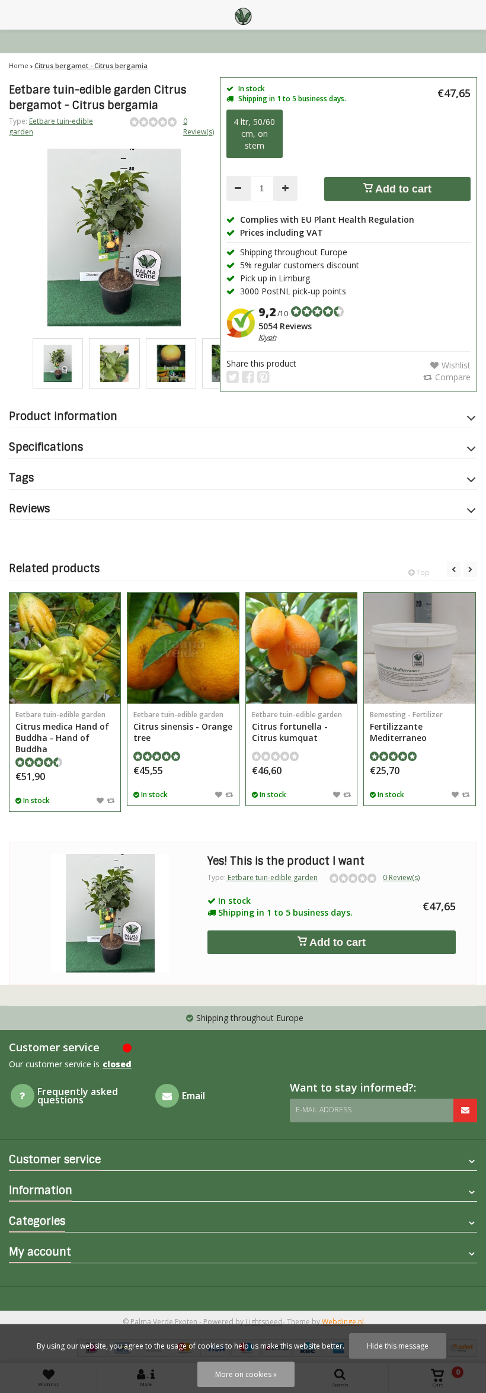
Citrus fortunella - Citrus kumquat (297, 726)
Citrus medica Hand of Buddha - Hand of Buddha (62, 732)
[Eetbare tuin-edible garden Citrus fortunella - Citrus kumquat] (301, 648)
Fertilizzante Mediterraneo (406, 726)
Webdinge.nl (343, 1322)
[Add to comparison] (110, 800)
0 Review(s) (198, 126)
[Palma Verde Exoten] (243, 15)
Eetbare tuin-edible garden (272, 877)
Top (422, 572)
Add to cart (402, 189)
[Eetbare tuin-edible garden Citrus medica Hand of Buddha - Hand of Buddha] (64, 648)
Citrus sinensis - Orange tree (182, 726)
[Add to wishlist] (100, 800)
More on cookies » (246, 1374)
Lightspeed (264, 1322)
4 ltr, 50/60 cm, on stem (254, 133)
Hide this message (398, 1346)
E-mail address (323, 1110)
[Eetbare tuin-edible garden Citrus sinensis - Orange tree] (182, 648)
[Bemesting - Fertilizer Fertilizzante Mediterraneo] (419, 648)
